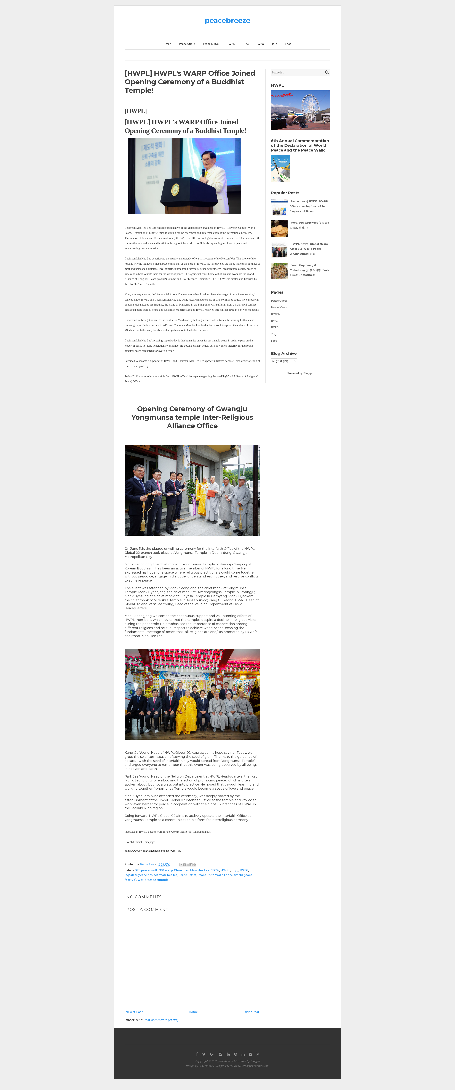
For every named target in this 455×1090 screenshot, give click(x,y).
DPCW (214, 870)
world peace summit (153, 880)
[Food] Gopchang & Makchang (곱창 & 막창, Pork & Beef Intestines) (309, 270)
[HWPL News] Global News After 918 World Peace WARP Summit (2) (309, 248)
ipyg (235, 870)
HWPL (230, 44)
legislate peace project (141, 875)
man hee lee (168, 875)
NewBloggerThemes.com (253, 1066)
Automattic (205, 1066)
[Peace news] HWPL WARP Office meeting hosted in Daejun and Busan (309, 206)
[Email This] (181, 864)
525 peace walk (146, 870)
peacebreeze (227, 20)
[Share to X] (188, 864)
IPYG (245, 44)
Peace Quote (187, 44)
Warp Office (224, 875)
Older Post (251, 1012)
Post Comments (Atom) (161, 1020)
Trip (274, 44)
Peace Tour (206, 875)
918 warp (166, 870)
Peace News (211, 44)
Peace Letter (187, 875)
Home (167, 44)
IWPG (260, 44)
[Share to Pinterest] (194, 864)
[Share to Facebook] (191, 864)
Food (288, 44)
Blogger (308, 373)
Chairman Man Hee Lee (191, 870)
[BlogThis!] (184, 864)
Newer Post (134, 1012)
